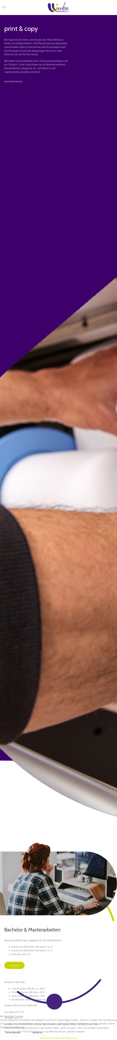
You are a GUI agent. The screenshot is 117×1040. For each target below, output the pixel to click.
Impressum (71, 1038)
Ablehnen (37, 1032)
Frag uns (14, 965)
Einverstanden (13, 1032)
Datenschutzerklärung (52, 1038)
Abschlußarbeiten (13, 81)
